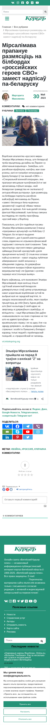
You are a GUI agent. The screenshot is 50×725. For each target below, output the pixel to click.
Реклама (11, 632)
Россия (28, 449)
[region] (25, 696)
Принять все (25, 704)
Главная (6, 27)
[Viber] (38, 426)
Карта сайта (13, 628)
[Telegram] (28, 426)
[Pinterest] (17, 437)
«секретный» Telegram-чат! (17, 416)
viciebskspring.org (11, 341)
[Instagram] (38, 431)
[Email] (7, 431)
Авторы (11, 621)
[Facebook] (17, 426)
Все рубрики (21, 27)
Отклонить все (25, 719)
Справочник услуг (16, 618)
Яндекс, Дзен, (39, 409)
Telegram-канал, (29, 412)
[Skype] (17, 431)
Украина (40, 449)
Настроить (25, 712)
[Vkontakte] (7, 426)
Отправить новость (16, 625)
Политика (33, 111)
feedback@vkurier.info (16, 579)
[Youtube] (28, 431)
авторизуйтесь (25, 489)
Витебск (20, 111)
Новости (11, 614)
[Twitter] (28, 437)
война (16, 449)
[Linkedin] (7, 437)
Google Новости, (11, 412)
